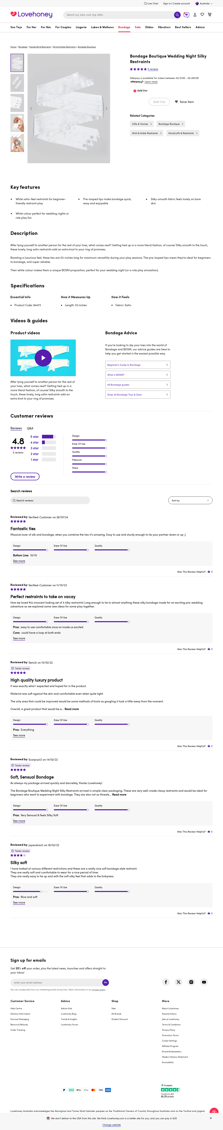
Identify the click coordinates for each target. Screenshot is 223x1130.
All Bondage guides (118, 384)
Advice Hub (66, 1008)
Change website (111, 1124)
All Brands (116, 1013)
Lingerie (81, 27)
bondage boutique (87, 46)
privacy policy (98, 989)
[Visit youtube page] (204, 982)
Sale (138, 27)
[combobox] (122, 15)
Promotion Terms (170, 1035)
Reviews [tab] (16, 428)
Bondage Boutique (169, 124)
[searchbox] (52, 500)
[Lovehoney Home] (31, 14)
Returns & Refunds (19, 1024)
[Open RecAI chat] (214, 1112)
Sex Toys (16, 27)
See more (19, 561)
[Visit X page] (178, 982)
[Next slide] (106, 108)
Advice (200, 27)
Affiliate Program (170, 1046)
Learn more (151, 81)
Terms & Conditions (171, 1024)
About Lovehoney (170, 1008)
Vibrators (164, 27)
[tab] (35, 1034)
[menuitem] (17, 27)
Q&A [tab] (30, 428)
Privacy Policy (168, 1029)
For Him (46, 27)
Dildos (149, 27)
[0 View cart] (210, 15)
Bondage (124, 27)
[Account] (195, 15)
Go (105, 982)
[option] (69, 108)
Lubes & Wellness (102, 27)
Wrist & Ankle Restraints (64, 46)
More (165, 1001)
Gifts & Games (140, 124)
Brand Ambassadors (171, 1051)
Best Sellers (183, 27)
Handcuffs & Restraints (40, 46)
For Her (31, 27)
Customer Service (22, 1001)
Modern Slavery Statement (175, 1056)
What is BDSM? (115, 374)
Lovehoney (112, 36)
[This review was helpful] (208, 571)
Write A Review (25, 476)
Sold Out (159, 102)
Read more (72, 709)
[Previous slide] (31, 108)
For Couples (63, 27)
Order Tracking (17, 1029)
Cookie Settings (169, 1040)
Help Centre (16, 1008)
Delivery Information (20, 1013)
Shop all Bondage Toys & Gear (124, 394)
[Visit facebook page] (166, 982)
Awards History (169, 1013)
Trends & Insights (69, 1019)
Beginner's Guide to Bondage (123, 364)
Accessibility (168, 1062)
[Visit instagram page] (191, 982)
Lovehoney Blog (68, 1013)
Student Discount (120, 1019)
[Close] (211, 1118)
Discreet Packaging (19, 1019)
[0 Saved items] (202, 15)
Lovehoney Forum (69, 1024)
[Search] (177, 15)
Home (13, 46)
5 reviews (153, 69)
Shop (115, 1001)
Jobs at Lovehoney (170, 1019)
